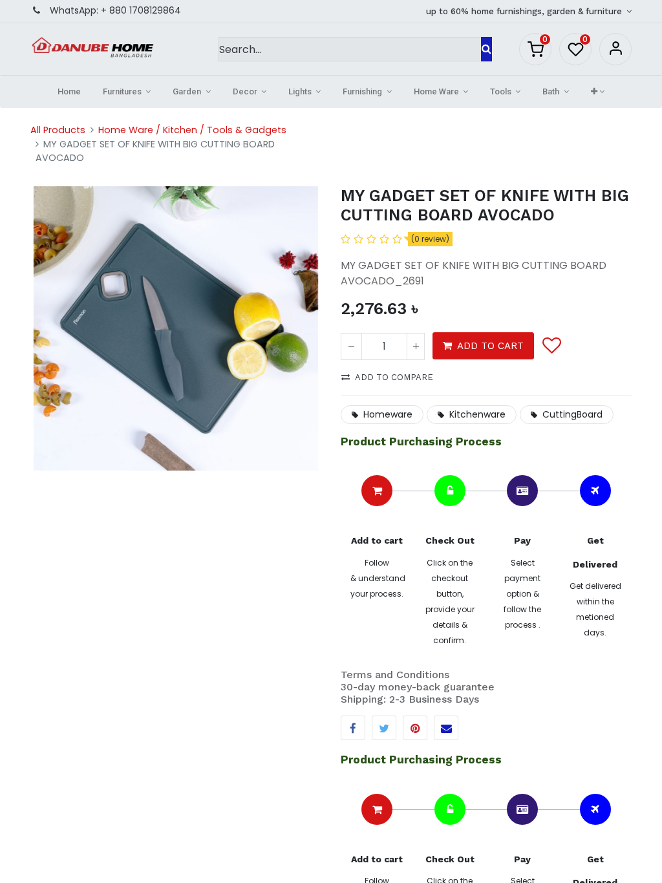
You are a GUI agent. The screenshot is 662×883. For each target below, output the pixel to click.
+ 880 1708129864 (141, 10)
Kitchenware (477, 414)
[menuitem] (69, 92)
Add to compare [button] (394, 377)
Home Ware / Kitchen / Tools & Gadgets (192, 129)
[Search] (486, 49)
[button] (597, 92)
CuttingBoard (572, 414)
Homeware (387, 414)
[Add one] (415, 346)
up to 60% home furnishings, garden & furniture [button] (525, 11)
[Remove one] (351, 346)
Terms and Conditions (395, 674)
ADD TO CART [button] (490, 346)
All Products (57, 129)
